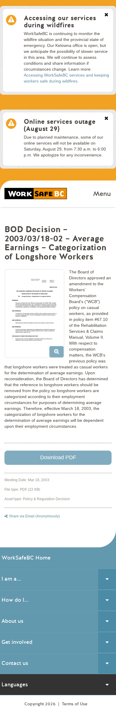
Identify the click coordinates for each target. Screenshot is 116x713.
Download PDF (58, 457)
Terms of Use (74, 704)
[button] (36, 316)
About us (12, 621)
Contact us (14, 663)
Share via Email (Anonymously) (34, 516)
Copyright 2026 (40, 704)
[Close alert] (106, 15)
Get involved (16, 642)
